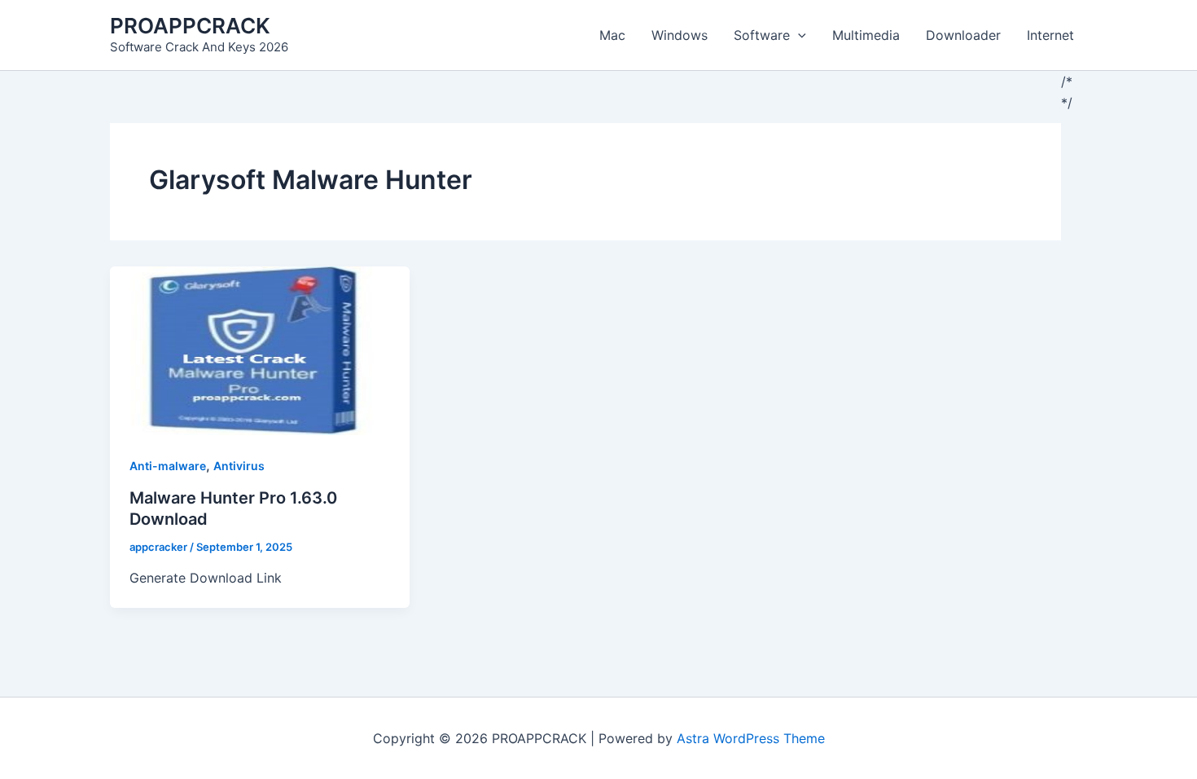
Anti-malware (167, 466)
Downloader (963, 35)
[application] (798, 35)
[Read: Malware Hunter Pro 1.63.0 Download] (260, 349)
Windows (679, 35)
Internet (1050, 35)
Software (762, 35)
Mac (612, 35)
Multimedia (866, 35)
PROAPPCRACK (190, 25)
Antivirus (239, 466)
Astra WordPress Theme (751, 738)
